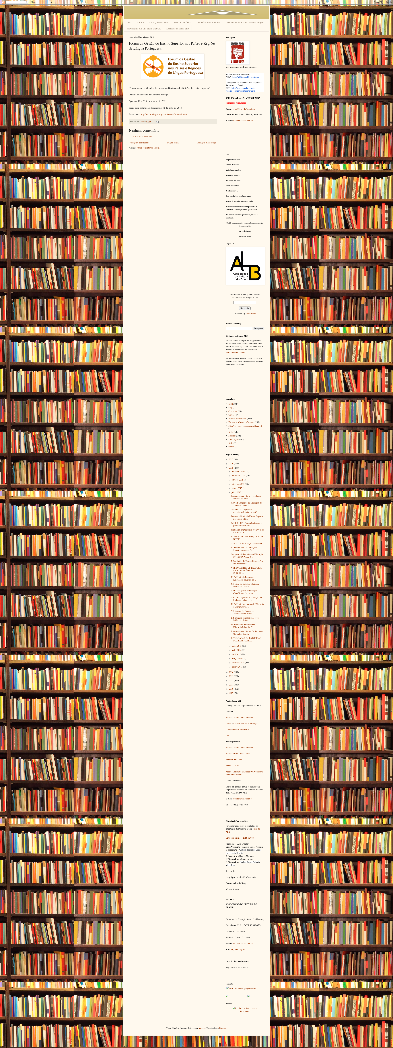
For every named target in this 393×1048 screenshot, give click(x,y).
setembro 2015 (238, 484)
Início (129, 22)
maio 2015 (236, 649)
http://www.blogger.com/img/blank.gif (245, 425)
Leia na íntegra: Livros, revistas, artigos (245, 22)
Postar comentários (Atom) (148, 147)
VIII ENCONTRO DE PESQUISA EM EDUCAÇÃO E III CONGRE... (246, 570)
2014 (231, 672)
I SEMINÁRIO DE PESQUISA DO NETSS (247, 538)
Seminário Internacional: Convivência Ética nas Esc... (247, 531)
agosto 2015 (237, 488)
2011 (231, 684)
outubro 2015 (238, 479)
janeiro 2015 (237, 666)
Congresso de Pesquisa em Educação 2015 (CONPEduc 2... (247, 555)
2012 (231, 680)
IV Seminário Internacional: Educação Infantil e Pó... (243, 626)
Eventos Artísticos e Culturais (241, 422)
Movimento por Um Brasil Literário (144, 28)
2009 (231, 692)
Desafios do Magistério (177, 28)
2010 (231, 688)
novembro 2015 (239, 475)
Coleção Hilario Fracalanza (237, 729)
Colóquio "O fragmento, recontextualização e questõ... (245, 510)
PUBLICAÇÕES (182, 22)
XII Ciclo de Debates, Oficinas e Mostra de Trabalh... (245, 585)
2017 (231, 459)
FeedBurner (251, 313)
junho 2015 (237, 645)
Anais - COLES (232, 765)
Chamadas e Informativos (208, 22)
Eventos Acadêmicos (237, 418)
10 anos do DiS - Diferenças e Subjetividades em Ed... (244, 549)
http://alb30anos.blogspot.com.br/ (247, 77)
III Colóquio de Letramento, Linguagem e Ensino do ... (244, 578)
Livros (228, 723)
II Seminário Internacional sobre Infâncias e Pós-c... (245, 619)
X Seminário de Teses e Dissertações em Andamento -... (247, 562)
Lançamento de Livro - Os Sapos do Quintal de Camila (247, 632)
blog (230, 407)
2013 (231, 676)
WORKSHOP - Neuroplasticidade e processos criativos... (246, 524)
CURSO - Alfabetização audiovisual (246, 543)
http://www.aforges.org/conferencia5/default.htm (164, 114)
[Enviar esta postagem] (157, 121)
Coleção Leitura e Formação (245, 723)
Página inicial (173, 142)
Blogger (222, 1028)
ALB (230, 403)
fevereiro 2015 (238, 662)
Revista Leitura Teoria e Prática (239, 717)
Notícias (231, 435)
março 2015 (237, 658)
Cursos (231, 414)
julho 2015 (237, 492)
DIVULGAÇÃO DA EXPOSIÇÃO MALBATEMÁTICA (246, 639)
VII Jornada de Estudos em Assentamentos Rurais (243, 612)
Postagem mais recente (139, 142)
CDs (227, 735)
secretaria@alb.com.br (243, 120)
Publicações (233, 439)
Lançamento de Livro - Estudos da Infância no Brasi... (246, 497)
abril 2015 (236, 654)
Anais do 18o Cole (234, 759)
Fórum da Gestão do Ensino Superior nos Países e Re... (247, 517)
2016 (231, 463)
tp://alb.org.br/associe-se (244, 109)
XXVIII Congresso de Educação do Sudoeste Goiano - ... (246, 504)
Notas (230, 431)
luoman (202, 1028)
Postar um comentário (142, 136)
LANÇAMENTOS (158, 22)
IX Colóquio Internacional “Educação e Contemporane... (247, 605)
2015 (231, 467)
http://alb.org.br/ (238, 949)
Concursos (232, 411)
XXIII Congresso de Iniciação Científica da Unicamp (244, 592)
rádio (230, 443)
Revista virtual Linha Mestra (238, 753)
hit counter (245, 1011)
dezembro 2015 (239, 471)
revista (231, 446)
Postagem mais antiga (206, 142)
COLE (141, 22)
